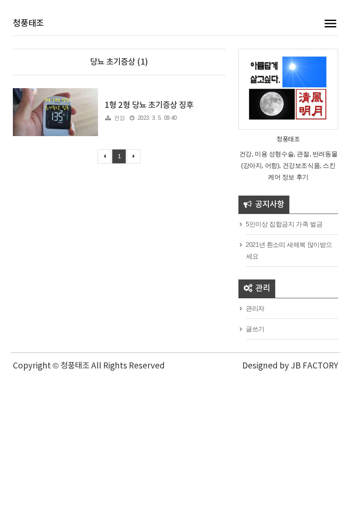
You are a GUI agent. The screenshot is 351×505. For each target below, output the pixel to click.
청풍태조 (28, 23)
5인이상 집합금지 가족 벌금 (284, 224)
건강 (119, 118)
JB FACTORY (314, 366)
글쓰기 (255, 329)
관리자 (255, 308)
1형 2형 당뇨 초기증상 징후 (148, 105)
